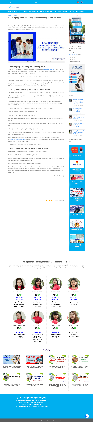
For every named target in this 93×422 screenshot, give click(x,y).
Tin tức (9, 15)
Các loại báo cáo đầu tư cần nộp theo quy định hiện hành (78, 125)
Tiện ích (29, 2)
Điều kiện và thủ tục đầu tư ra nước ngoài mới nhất (78, 117)
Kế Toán (72, 11)
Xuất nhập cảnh (55, 11)
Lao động (64, 11)
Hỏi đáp (24, 2)
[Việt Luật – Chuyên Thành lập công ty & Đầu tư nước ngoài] (14, 7)
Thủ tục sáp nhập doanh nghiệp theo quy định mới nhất (79, 110)
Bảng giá (35, 2)
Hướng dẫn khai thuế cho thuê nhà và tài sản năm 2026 (78, 132)
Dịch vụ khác (79, 11)
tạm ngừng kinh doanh (48, 69)
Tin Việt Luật (14, 15)
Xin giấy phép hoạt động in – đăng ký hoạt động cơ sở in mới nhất (78, 102)
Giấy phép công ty (13, 11)
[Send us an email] (18, 295)
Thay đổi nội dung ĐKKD (28, 11)
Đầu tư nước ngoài (42, 11)
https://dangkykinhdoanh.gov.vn (18, 139)
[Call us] (20, 295)
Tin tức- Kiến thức (17, 2)
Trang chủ (10, 2)
